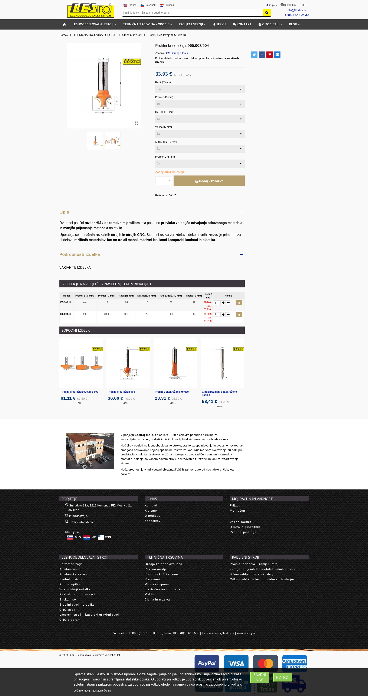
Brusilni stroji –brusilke (77, 604)
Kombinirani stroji (72, 569)
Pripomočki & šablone (161, 574)
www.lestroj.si (246, 633)
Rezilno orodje (156, 569)
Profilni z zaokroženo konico (172, 391)
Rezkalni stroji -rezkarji (77, 594)
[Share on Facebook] (262, 54)
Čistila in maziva (157, 599)
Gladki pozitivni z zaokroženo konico (219, 393)
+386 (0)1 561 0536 (185, 633)
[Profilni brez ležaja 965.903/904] (136, 123)
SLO (78, 537)
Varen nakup (241, 521)
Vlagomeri (152, 579)
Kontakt (244, 24)
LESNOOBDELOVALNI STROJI (93, 24)
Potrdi (282, 677)
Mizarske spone (157, 584)
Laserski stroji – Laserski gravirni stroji (89, 614)
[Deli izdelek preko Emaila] (277, 54)
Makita (150, 594)
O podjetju (271, 24)
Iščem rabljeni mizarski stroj (251, 574)
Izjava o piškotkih (245, 527)
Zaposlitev (153, 520)
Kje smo (151, 510)
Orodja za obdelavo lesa (163, 564)
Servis (221, 24)
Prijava (235, 505)
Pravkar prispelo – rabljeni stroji (254, 564)
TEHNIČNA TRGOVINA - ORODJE (146, 24)
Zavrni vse (259, 677)
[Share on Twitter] (254, 54)
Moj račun (237, 510)
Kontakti (151, 505)
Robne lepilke (69, 584)
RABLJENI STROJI (191, 24)
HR (94, 537)
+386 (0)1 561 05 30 (143, 633)
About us (70, 428)
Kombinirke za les (73, 574)
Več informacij (82, 690)
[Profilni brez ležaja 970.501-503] (81, 363)
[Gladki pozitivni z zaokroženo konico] (222, 363)
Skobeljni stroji (70, 579)
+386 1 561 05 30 (297, 15)
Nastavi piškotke (101, 690)
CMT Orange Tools (177, 53)
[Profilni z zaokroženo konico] (175, 363)
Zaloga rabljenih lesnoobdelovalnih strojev (262, 569)
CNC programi (70, 619)
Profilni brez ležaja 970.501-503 (79, 391)
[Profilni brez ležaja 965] (128, 363)
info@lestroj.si (296, 10)
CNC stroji (67, 609)
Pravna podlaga (243, 532)
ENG (108, 537)
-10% (78, 403)
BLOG (293, 24)
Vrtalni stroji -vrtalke (75, 589)
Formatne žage (71, 564)
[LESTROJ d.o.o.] (90, 9)
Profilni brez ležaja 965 (121, 391)
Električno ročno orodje (163, 589)
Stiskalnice (67, 599)
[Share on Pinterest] (269, 54)
